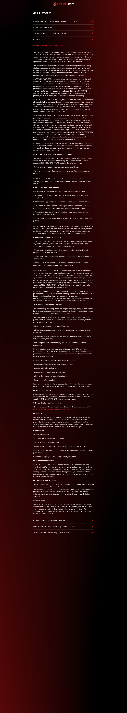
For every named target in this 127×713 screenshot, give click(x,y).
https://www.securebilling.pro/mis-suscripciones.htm (53, 409)
